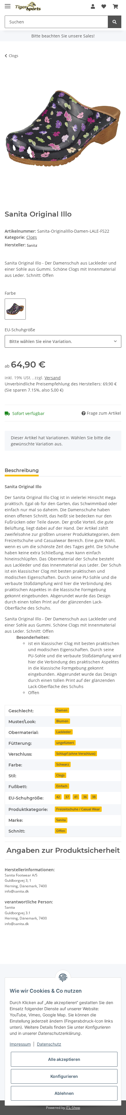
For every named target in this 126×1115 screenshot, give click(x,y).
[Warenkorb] (115, 6)
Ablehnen (64, 1093)
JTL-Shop (73, 1107)
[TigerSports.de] (28, 6)
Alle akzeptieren (64, 1059)
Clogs (31, 237)
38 (94, 797)
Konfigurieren (64, 1076)
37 (67, 797)
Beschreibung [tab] (22, 470)
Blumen (62, 721)
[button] (93, 6)
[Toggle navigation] (8, 3)
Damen (61, 710)
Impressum (20, 1044)
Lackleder (63, 732)
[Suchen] (114, 22)
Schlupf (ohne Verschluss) (75, 754)
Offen (60, 831)
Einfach (61, 786)
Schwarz (62, 764)
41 (76, 797)
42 (58, 797)
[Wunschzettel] (103, 6)
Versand (53, 377)
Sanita (61, 820)
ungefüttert (65, 743)
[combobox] (63, 341)
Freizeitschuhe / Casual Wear (78, 809)
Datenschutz (49, 1044)
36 (85, 797)
